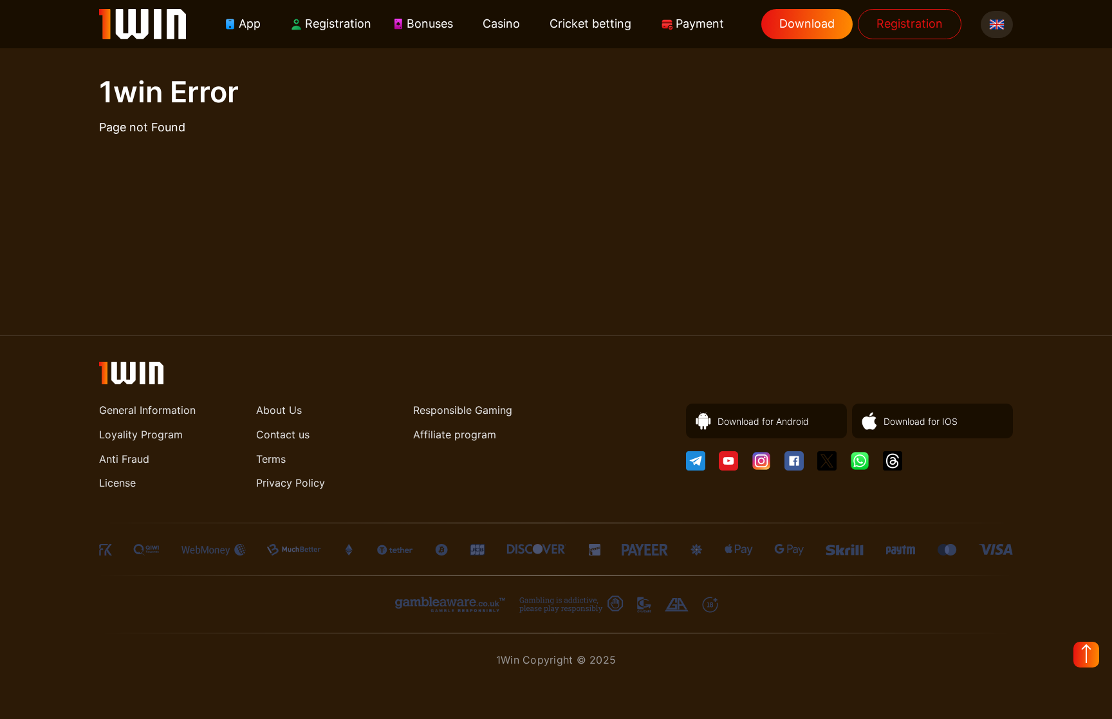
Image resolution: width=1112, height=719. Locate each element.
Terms (271, 459)
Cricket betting (590, 23)
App (250, 23)
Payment (700, 23)
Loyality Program (141, 434)
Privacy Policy (290, 482)
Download (807, 23)
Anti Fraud (124, 459)
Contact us (283, 434)
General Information (147, 410)
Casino (501, 23)
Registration (338, 23)
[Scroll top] (1086, 655)
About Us (279, 410)
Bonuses (430, 23)
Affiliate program (454, 434)
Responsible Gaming (462, 410)
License (117, 482)
